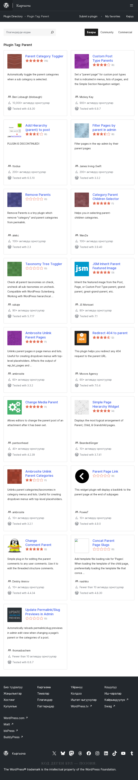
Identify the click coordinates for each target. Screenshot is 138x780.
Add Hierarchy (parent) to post (37, 127)
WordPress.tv (81, 706)
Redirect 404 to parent (110, 333)
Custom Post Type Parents (103, 58)
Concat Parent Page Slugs (103, 543)
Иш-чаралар (112, 693)
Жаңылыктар (13, 693)
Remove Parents (38, 195)
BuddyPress (13, 737)
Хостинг (9, 700)
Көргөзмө (44, 687)
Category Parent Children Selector (106, 197)
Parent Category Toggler (44, 56)
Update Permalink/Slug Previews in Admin (42, 612)
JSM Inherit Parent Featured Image (106, 266)
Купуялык (10, 706)
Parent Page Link (105, 471)
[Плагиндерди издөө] (52, 32)
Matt (9, 724)
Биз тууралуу (13, 687)
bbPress (11, 731)
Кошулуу (110, 687)
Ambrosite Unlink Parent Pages (38, 335)
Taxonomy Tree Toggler (43, 264)
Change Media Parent (41, 402)
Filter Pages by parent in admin (104, 127)
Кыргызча (19, 753)
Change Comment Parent (38, 543)
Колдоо (76, 693)
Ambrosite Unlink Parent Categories (39, 473)
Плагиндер (44, 700)
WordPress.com (16, 718)
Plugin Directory (13, 16)
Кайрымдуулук (116, 700)
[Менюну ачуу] (132, 5)
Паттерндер (45, 706)
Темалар (43, 693)
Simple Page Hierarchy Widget (106, 404)
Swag (109, 706)
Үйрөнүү (77, 687)
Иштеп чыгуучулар (84, 700)
